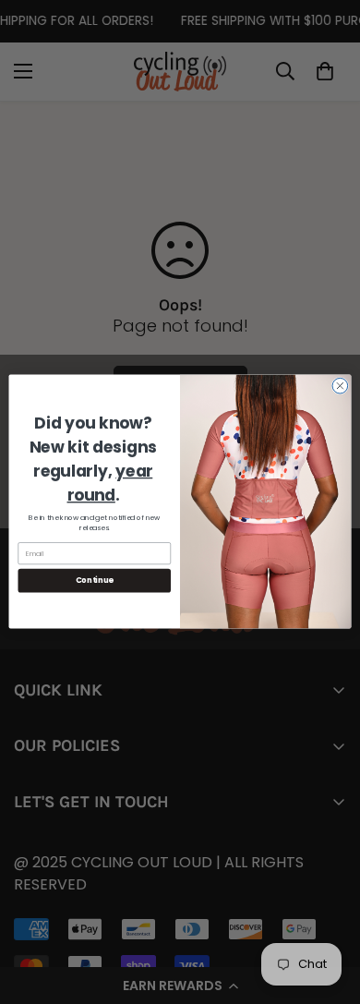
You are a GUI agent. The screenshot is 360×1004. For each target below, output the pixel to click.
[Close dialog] (340, 386)
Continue (95, 581)
